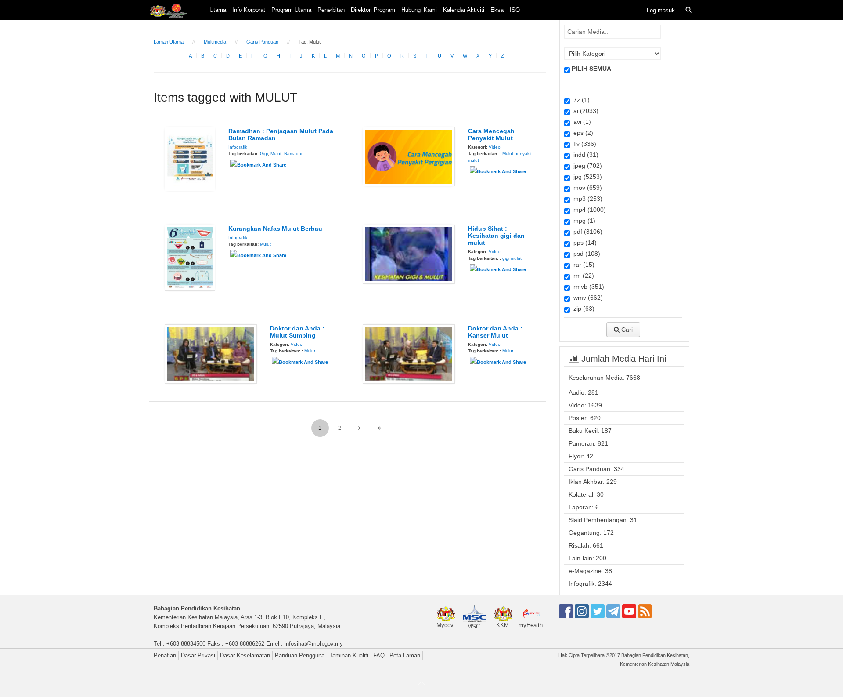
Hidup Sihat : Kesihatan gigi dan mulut (496, 235)
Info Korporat (248, 10)
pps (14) (583, 242)
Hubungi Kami (419, 10)
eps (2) (581, 132)
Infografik (237, 147)
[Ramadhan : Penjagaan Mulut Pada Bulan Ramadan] (190, 158)
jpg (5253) (586, 176)
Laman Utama (169, 41)
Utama (217, 10)
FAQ (379, 655)
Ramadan (294, 153)
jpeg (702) (586, 165)
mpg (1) (582, 220)
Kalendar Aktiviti (463, 10)
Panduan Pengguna (299, 655)
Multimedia (215, 41)
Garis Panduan (262, 41)
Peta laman (404, 655)
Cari (626, 329)
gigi (505, 258)
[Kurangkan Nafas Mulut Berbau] (190, 257)
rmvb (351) (587, 286)
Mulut (275, 153)
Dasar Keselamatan (245, 655)
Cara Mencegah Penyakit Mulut (491, 134)
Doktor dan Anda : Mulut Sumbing (297, 332)
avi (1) (580, 121)
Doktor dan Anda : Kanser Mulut (495, 332)
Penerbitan (331, 10)
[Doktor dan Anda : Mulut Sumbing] (211, 353)
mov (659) (586, 187)
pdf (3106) (586, 231)
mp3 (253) (586, 198)
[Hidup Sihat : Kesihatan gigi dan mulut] (409, 253)
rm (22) (582, 275)
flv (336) (583, 143)
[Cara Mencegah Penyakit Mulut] (409, 156)
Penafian (165, 655)
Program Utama (291, 10)
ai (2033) (584, 110)
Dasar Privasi (198, 655)
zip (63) (582, 308)
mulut (516, 258)
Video (495, 147)
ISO (515, 10)
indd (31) (584, 154)
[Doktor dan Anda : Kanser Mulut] (409, 353)
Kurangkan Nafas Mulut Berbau (275, 228)
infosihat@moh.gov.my (314, 643)
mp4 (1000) (588, 209)
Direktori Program (373, 10)
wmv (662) (586, 297)
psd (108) (585, 253)
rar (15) (582, 264)
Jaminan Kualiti (348, 655)
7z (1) (580, 99)
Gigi (264, 153)
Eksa (497, 10)
